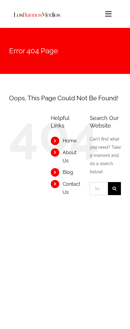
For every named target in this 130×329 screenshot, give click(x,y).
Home (69, 141)
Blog (68, 172)
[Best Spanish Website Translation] (36, 6)
